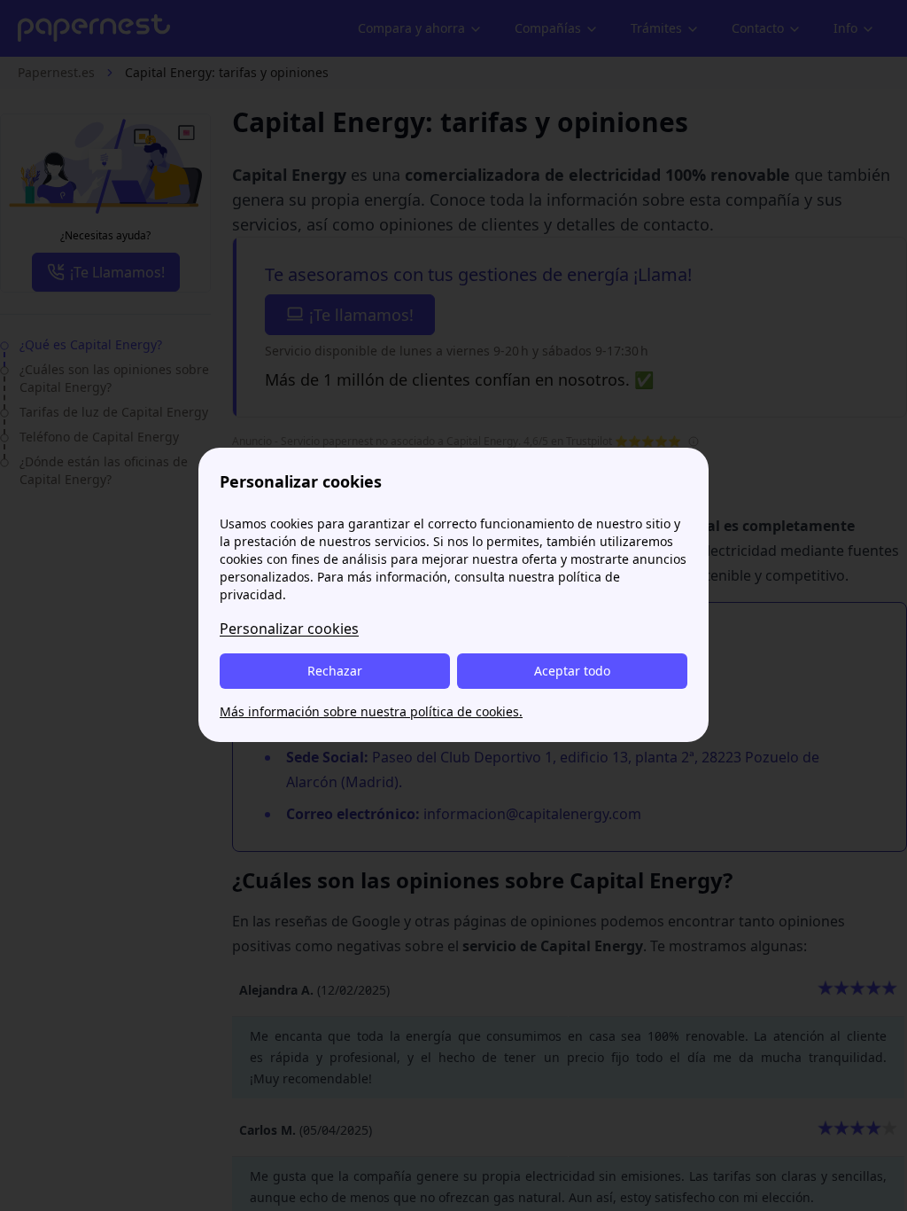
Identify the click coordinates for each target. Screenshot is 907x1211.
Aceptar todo (572, 670)
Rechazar (334, 670)
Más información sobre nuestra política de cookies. (371, 711)
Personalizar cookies (289, 628)
